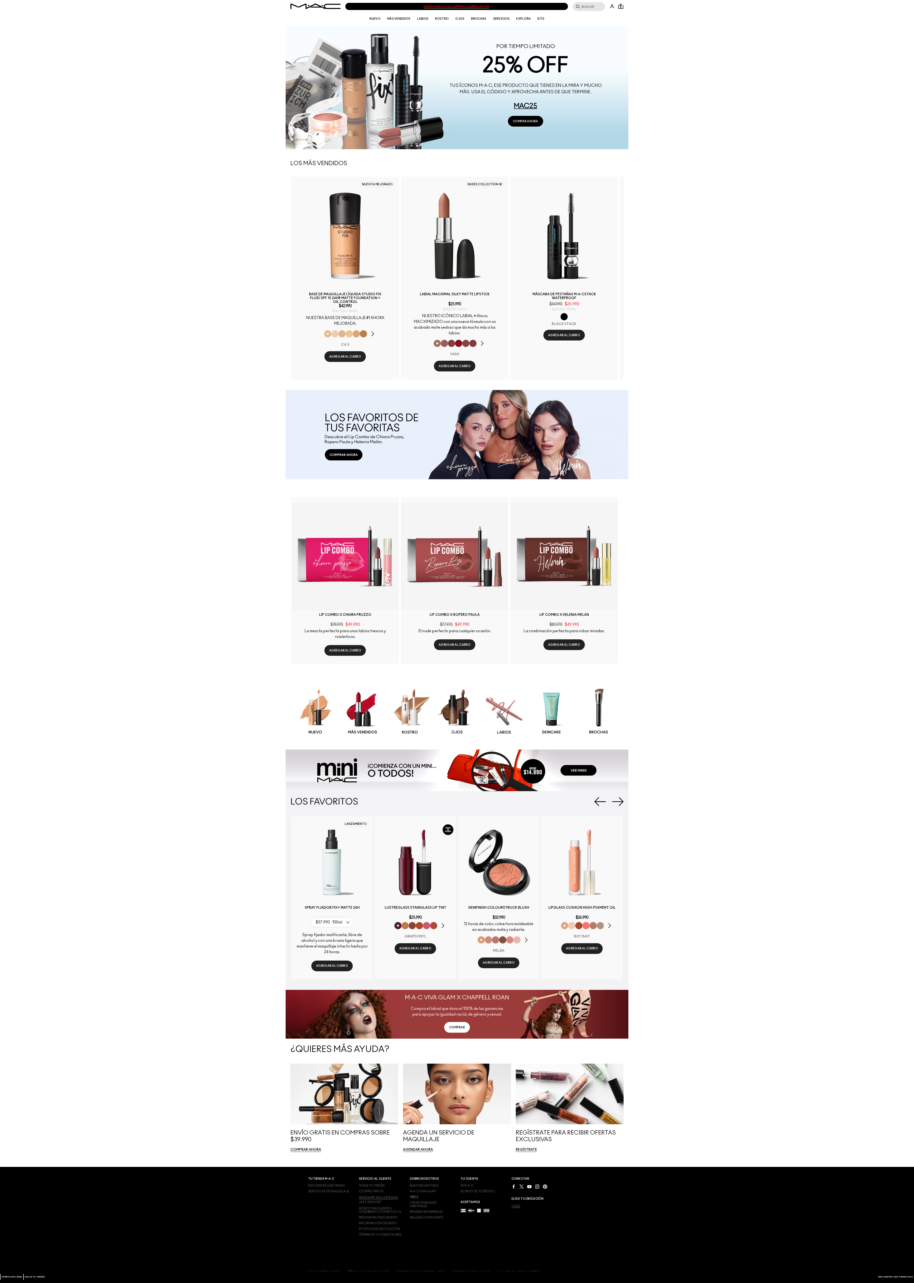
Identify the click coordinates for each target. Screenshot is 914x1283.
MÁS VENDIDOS (399, 18)
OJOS (459, 18)
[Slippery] (586, 925)
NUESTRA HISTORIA (424, 1185)
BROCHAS (478, 18)
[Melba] (481, 939)
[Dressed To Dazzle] (600, 925)
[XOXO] (433, 925)
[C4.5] (327, 333)
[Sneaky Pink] (426, 925)
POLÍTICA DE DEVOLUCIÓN (379, 1229)
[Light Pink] (517, 939)
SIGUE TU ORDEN (35, 1277)
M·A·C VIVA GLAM (423, 1191)
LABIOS (423, 18)
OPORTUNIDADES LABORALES (423, 1204)
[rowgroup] (457, 712)
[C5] (356, 333)
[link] (525, 121)
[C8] (363, 333)
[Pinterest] (545, 1186)
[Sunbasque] (488, 939)
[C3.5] (342, 333)
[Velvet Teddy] (495, 939)
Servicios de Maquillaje (328, 1191)
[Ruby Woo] (458, 343)
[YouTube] (529, 1186)
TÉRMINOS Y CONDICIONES (380, 1234)
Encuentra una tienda (326, 1185)
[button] (375, 334)
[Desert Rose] (509, 939)
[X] (521, 1186)
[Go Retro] (473, 343)
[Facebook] (514, 1186)
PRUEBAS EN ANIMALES (426, 1211)
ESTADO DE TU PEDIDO (478, 1191)
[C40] (349, 333)
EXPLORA (523, 18)
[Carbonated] (578, 925)
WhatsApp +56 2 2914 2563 (378, 1197)
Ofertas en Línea (11, 1277)
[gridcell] (315, 712)
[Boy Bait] (564, 925)
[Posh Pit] (412, 925)
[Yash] (437, 343)
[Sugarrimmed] (571, 925)
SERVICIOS (501, 18)
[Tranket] (405, 925)
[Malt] (593, 925)
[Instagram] (537, 1186)
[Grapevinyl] (398, 925)
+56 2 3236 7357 (370, 1202)
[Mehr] (444, 343)
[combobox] (333, 922)
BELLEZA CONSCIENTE (426, 1217)
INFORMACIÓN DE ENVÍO (378, 1223)
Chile (516, 1206)
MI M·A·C (467, 1185)
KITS (540, 18)
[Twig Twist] (465, 343)
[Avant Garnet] (451, 343)
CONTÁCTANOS (371, 1191)
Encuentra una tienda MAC (895, 1277)
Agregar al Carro (345, 356)
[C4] (334, 333)
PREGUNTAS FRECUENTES (378, 1217)
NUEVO (375, 18)
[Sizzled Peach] (419, 925)
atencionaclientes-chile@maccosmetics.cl (380, 1210)
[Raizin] (502, 939)
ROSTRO (442, 18)
